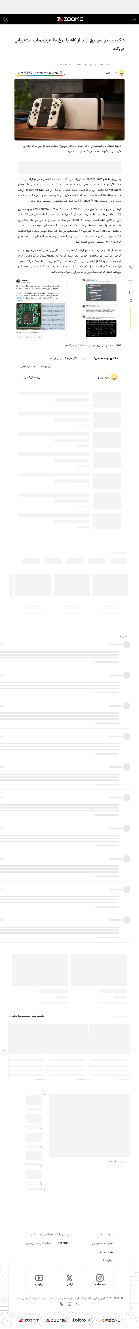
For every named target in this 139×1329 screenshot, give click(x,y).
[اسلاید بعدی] (4, 1051)
